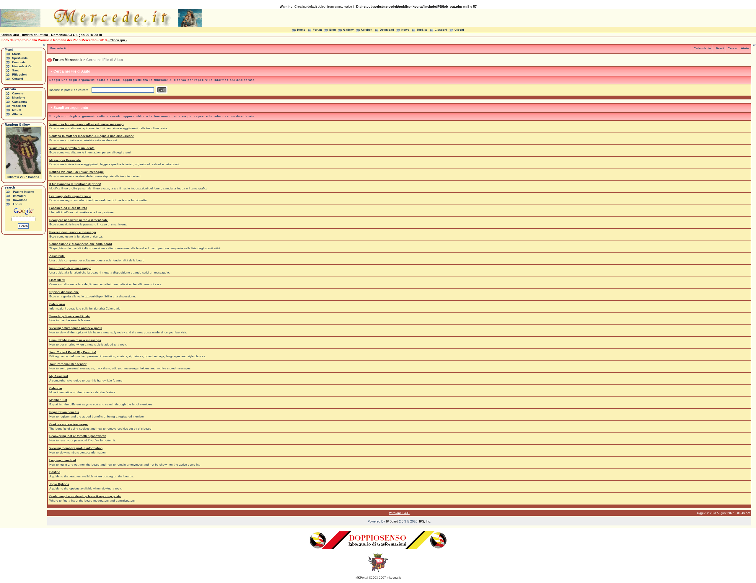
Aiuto (745, 48)
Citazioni (441, 29)
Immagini (19, 195)
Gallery (348, 29)
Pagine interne (23, 191)
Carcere (18, 93)
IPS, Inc (424, 521)
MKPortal (362, 577)
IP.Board (392, 521)
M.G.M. (17, 110)
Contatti (17, 78)
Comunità (19, 62)
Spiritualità (20, 58)
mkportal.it (394, 577)
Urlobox (366, 29)
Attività (17, 114)
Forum (317, 29)
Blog (332, 29)
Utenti (719, 48)
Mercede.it (58, 48)
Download (387, 29)
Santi (15, 70)
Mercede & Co (22, 66)
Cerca (732, 48)
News (405, 29)
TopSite (422, 29)
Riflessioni (19, 74)
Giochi (459, 29)
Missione (18, 97)
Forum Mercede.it (67, 60)
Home (301, 29)
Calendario (702, 48)
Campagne (19, 101)
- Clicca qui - (117, 40)
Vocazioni (19, 105)
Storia (16, 53)
